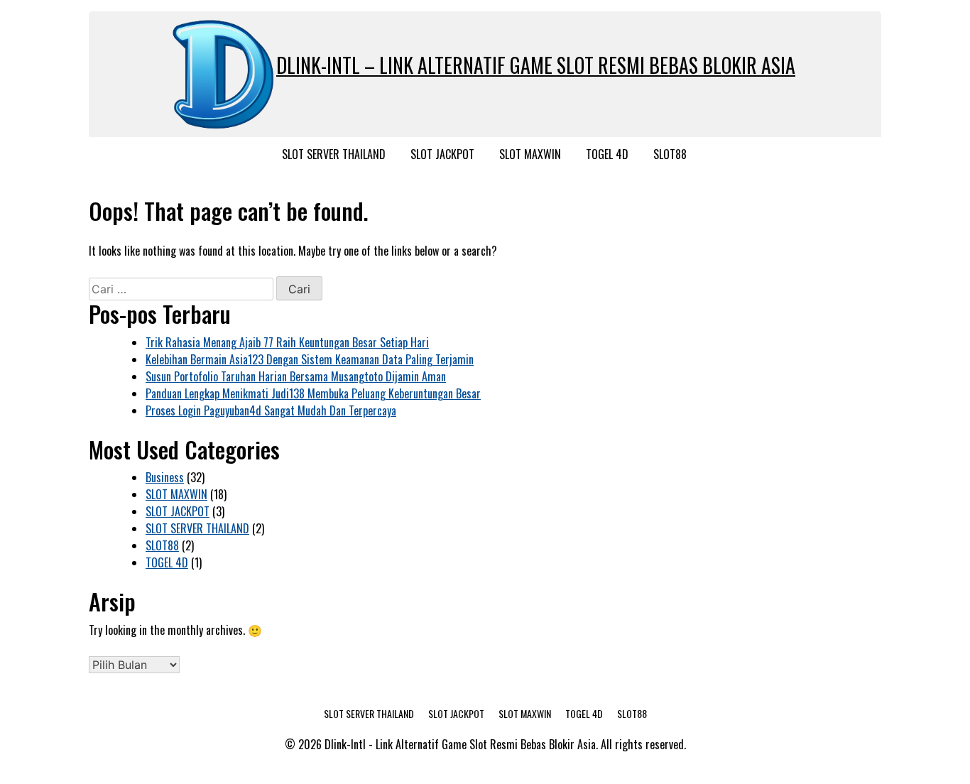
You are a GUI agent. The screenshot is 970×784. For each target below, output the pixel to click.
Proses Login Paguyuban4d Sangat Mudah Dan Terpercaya (271, 410)
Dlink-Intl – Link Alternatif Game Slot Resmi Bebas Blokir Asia (535, 65)
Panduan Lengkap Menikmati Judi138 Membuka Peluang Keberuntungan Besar (313, 393)
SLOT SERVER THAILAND (334, 154)
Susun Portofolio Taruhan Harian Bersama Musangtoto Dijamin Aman (296, 376)
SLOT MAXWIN (530, 154)
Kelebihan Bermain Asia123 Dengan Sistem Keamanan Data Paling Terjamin (310, 359)
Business (165, 477)
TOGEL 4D (607, 154)
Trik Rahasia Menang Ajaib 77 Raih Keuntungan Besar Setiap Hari (287, 342)
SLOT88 (670, 154)
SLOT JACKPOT (442, 154)
